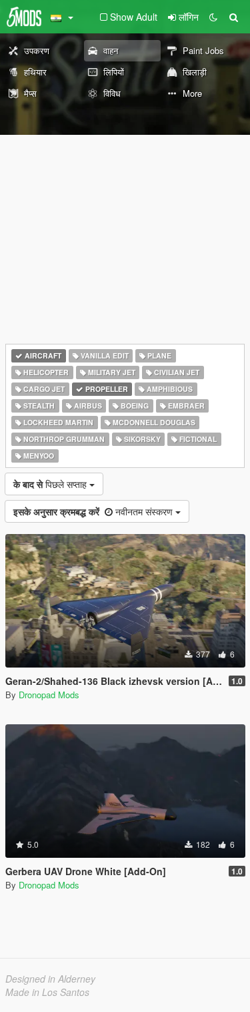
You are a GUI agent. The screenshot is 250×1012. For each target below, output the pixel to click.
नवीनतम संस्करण (94, 511)
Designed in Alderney (50, 978)
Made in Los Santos (47, 992)
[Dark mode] (213, 16)
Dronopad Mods (49, 694)
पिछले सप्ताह (51, 484)
